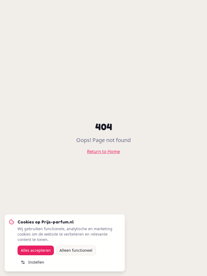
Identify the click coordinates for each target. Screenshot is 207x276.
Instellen (36, 262)
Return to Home (103, 151)
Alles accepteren (36, 250)
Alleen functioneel (76, 250)
